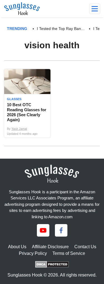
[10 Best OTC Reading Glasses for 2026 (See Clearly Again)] (27, 103)
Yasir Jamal (19, 128)
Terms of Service (68, 253)
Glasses (14, 99)
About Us (17, 246)
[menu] (95, 9)
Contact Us (85, 246)
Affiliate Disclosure (50, 246)
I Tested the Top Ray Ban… (61, 28)
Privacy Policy (33, 253)
